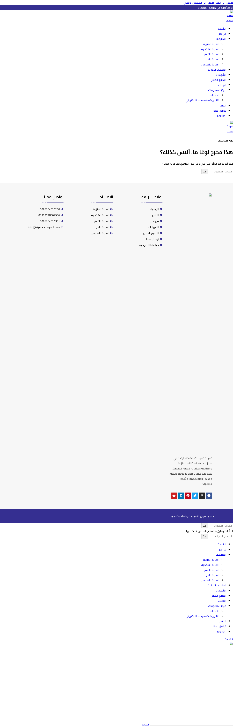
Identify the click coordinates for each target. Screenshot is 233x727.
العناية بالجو (212, 59)
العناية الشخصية (210, 49)
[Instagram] (202, 496)
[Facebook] (209, 496)
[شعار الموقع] (228, 20)
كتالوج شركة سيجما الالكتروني (202, 100)
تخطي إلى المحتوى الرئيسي (199, 2)
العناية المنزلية (211, 43)
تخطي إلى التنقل (223, 2)
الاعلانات (214, 95)
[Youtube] (174, 496)
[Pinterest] (188, 496)
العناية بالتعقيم (211, 54)
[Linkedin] (181, 496)
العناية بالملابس (210, 64)
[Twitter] (195, 496)
